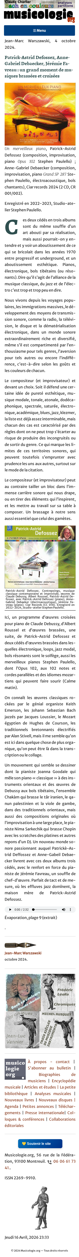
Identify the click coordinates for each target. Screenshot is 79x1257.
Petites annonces (39, 1106)
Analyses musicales (54, 1093)
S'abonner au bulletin (49, 1068)
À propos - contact (49, 1062)
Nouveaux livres (20, 1100)
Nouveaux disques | (57, 1100)
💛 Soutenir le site (36, 1143)
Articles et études (40, 1087)
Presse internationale (44, 1113)
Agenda (12, 1106)
